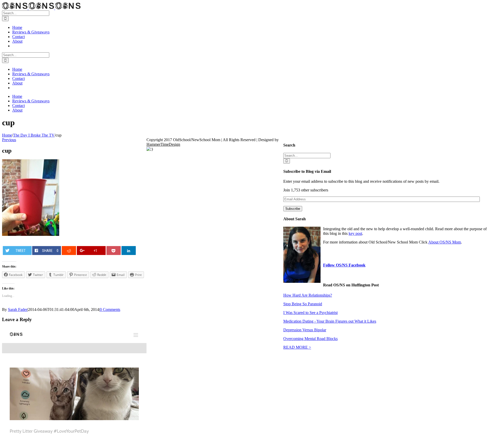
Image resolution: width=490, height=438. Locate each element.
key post (355, 233)
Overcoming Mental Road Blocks (310, 338)
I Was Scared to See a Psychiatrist (310, 312)
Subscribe (292, 209)
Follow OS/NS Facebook (344, 265)
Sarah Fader (17, 309)
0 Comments (110, 309)
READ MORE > (297, 347)
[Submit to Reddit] (69, 250)
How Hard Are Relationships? (307, 295)
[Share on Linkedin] (128, 250)
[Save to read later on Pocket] (113, 250)
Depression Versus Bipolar (304, 330)
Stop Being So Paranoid (302, 304)
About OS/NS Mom (444, 242)
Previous (9, 140)
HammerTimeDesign (163, 144)
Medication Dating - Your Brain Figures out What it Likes (329, 321)
